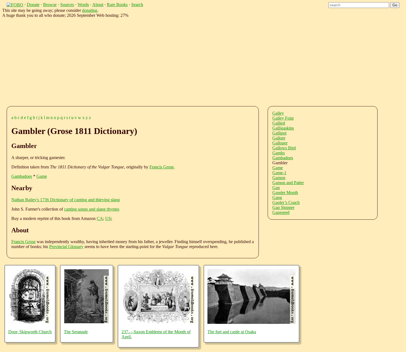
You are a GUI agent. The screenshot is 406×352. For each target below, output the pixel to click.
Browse (50, 4)
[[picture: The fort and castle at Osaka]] (251, 322)
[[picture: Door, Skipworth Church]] (29, 322)
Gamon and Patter (288, 182)
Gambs (278, 153)
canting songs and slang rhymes (91, 209)
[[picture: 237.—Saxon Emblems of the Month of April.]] (158, 322)
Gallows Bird (284, 148)
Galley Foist (283, 118)
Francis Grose (161, 167)
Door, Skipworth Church (30, 331)
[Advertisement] (176, 61)
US (108, 218)
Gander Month (285, 192)
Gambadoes (21, 176)
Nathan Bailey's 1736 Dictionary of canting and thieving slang (65, 199)
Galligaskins (283, 128)
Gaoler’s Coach (286, 202)
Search (137, 4)
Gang (277, 197)
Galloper (280, 143)
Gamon (278, 177)
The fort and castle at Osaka (231, 331)
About (97, 4)
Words (83, 4)
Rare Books (117, 4)
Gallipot (279, 133)
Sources (67, 4)
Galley (278, 113)
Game (41, 176)
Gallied (278, 123)
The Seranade (76, 331)
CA (100, 218)
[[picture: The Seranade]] (86, 322)
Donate (33, 4)
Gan (276, 187)
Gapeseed (280, 212)
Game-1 (279, 172)
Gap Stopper (283, 207)
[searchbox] (358, 5)
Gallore (278, 138)
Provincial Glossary (66, 246)
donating (89, 10)
